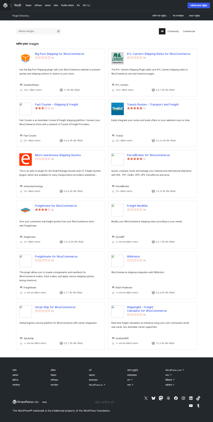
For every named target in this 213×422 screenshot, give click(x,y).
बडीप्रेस (169, 385)
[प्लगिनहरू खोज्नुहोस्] (58, 31)
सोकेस (53, 370)
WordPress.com (174, 370)
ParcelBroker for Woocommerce (148, 155)
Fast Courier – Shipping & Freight (56, 104)
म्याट (168, 375)
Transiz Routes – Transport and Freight (153, 104)
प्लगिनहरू (54, 380)
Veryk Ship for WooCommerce (55, 307)
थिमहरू (53, 375)
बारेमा (14, 370)
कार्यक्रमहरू (132, 375)
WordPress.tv (97, 385)
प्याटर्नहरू (54, 385)
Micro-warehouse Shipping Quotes (58, 155)
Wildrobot (133, 256)
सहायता (92, 375)
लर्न (90, 370)
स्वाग (130, 385)
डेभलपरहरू (93, 380)
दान (130, 380)
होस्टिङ (15, 380)
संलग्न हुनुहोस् (132, 370)
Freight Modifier (137, 205)
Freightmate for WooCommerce (56, 256)
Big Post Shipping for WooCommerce (59, 53)
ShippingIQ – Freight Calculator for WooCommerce (147, 308)
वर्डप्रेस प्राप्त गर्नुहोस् (199, 5)
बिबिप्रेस (170, 380)
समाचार (15, 375)
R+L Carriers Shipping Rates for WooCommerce (158, 53)
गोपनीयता (16, 385)
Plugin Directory (20, 15)
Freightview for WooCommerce (56, 205)
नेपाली (44, 402)
